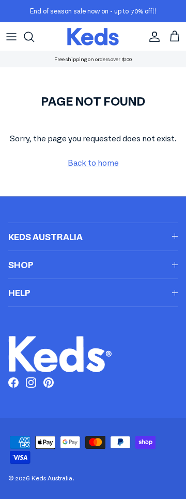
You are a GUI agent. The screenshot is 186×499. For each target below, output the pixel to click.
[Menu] (11, 36)
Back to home (93, 162)
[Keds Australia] (93, 36)
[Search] (34, 36)
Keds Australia (52, 478)
